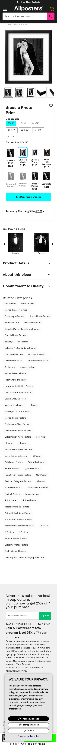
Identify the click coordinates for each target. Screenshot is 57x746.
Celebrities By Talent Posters (18, 431)
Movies (26, 25)
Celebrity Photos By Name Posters (20, 348)
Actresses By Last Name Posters (19, 526)
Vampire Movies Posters (16, 539)
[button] (28, 2)
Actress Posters (30, 500)
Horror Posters (12, 469)
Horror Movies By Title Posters (19, 386)
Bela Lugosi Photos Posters (17, 412)
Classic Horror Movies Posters (18, 393)
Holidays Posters (36, 355)
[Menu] (5, 9)
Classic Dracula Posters (15, 399)
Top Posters (10, 304)
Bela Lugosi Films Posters (16, 342)
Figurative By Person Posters (18, 475)
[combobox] (25, 16)
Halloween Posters (32, 323)
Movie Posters (27, 304)
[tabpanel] (28, 168)
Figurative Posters (32, 469)
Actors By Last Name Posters (18, 513)
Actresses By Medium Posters (18, 520)
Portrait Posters (12, 494)
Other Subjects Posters (37, 488)
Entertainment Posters (38, 361)
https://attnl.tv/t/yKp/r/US (18, 668)
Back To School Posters (15, 551)
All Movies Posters (13, 488)
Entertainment (13, 25)
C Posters (40, 437)
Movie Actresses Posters (16, 456)
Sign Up (45, 616)
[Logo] (28, 9)
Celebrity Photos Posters (16, 545)
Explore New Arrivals (28, 2)
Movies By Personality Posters (18, 450)
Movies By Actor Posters (16, 310)
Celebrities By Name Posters (18, 437)
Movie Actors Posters (14, 405)
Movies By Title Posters (15, 418)
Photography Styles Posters (17, 424)
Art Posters (10, 367)
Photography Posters (14, 316)
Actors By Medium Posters (17, 507)
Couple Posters (32, 494)
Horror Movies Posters (39, 316)
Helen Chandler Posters (15, 380)
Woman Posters (12, 323)
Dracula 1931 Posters (14, 355)
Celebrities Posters (13, 361)
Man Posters (42, 475)
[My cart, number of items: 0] (51, 8)
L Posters (34, 405)
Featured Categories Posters (18, 482)
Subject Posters (27, 367)
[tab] (11, 123)
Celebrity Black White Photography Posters (24, 558)
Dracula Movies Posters (15, 335)
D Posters (40, 482)
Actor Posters (11, 500)
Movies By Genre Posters (16, 374)
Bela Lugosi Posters (14, 462)
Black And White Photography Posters (22, 329)
